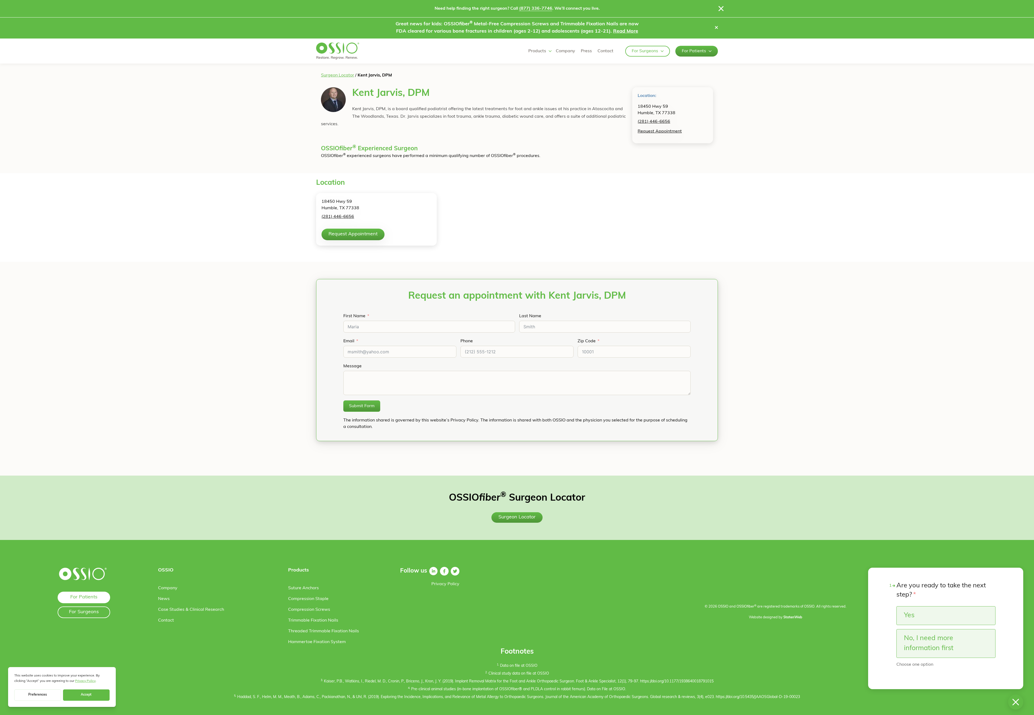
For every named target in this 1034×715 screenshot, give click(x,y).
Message (352, 366)
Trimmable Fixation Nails (313, 620)
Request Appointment (660, 131)
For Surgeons (645, 51)
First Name (354, 316)
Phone (466, 341)
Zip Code (587, 341)
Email (348, 341)
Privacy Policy (445, 584)
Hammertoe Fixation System (317, 642)
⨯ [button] (716, 28)
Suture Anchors (303, 588)
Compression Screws (309, 610)
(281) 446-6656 (654, 122)
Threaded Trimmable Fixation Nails (323, 631)
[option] (945, 615)
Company (565, 51)
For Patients (694, 51)
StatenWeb (792, 617)
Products (537, 51)
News (164, 599)
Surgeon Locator (337, 75)
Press (586, 51)
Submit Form (362, 406)
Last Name (530, 316)
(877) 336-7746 (535, 8)
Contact (605, 51)
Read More (625, 31)
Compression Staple (308, 599)
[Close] (721, 8)
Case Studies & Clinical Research (191, 610)
